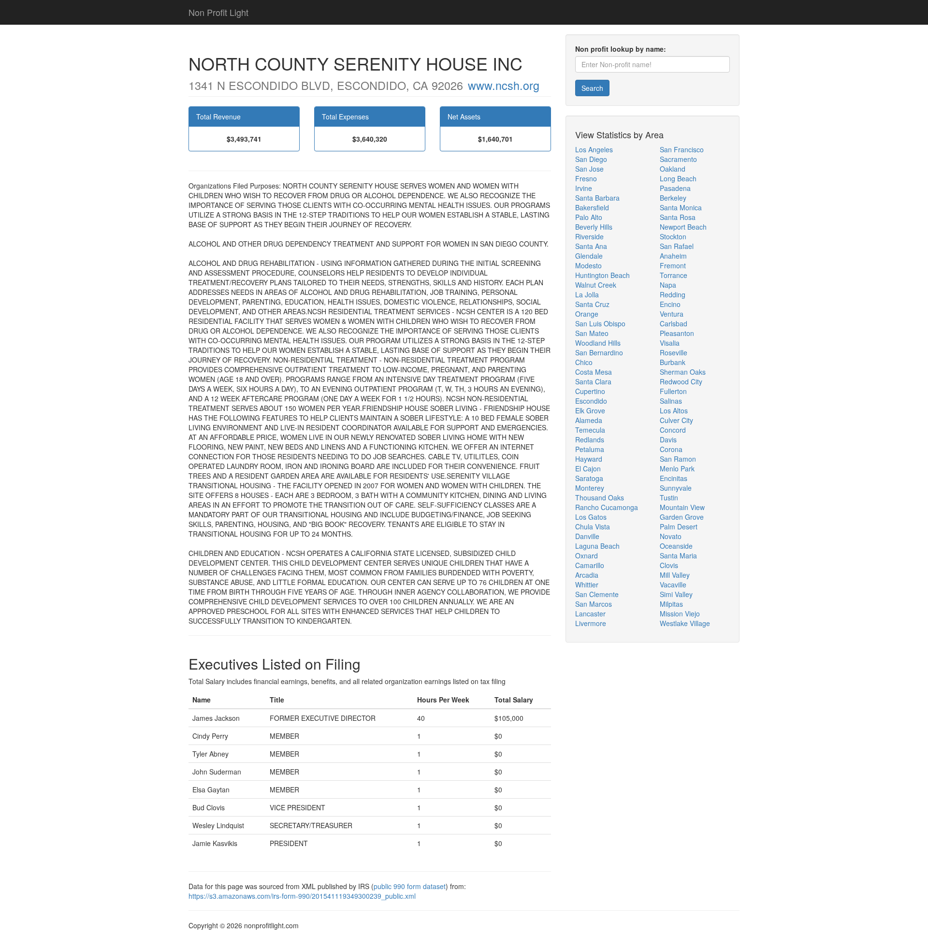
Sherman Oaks (683, 372)
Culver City (676, 420)
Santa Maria (678, 555)
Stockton (673, 236)
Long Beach (678, 178)
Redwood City (681, 381)
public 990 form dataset (410, 886)
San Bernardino (599, 352)
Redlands (589, 439)
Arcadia (586, 575)
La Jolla (587, 294)
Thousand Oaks (599, 497)
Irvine (583, 188)
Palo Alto (588, 217)
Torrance (673, 275)
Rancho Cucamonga (606, 507)
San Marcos (593, 604)
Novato (671, 536)
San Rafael (677, 246)
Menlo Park (677, 468)
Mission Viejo (680, 613)
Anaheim (673, 256)
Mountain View (682, 507)
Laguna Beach (597, 546)
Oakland (672, 169)
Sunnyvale (676, 488)
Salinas (671, 401)
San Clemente (597, 594)
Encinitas (673, 478)
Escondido (591, 401)
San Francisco (682, 149)
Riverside (589, 236)
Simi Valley (676, 594)
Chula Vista (592, 526)
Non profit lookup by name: (620, 49)
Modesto (588, 265)
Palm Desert (678, 526)
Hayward (588, 459)
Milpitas (671, 604)
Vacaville (673, 584)
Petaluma (589, 449)
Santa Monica (681, 207)
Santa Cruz (592, 304)
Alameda (588, 420)
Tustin (669, 497)
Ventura (671, 314)
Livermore (590, 623)
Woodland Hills (598, 343)
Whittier (586, 584)
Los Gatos (591, 517)
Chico (584, 362)
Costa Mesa (593, 372)
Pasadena (675, 188)
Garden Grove (682, 517)
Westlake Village (685, 623)
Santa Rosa (678, 217)
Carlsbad (673, 323)
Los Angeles (594, 149)
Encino (670, 304)
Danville (587, 536)
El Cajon (588, 468)
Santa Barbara (597, 198)
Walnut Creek (595, 285)
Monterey (589, 488)
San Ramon (678, 459)
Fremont (673, 265)
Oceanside (676, 546)
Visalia (670, 343)
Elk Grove (590, 410)
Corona (671, 449)
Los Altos (674, 410)
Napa (668, 285)
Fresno (586, 178)
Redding (672, 294)
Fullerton (673, 391)
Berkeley (673, 198)
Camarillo (589, 565)
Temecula (590, 430)
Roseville (673, 352)
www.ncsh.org (503, 85)
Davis (668, 439)
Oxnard (586, 555)
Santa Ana (591, 246)
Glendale (589, 256)
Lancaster (590, 613)
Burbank (672, 362)
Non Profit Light (218, 12)
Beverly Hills (593, 227)
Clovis (669, 565)
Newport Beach (683, 227)
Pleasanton (677, 333)
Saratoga (589, 478)
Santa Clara (593, 381)
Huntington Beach (602, 275)
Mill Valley (675, 575)
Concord (673, 430)
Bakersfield (592, 207)
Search (592, 88)
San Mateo (592, 333)
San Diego (591, 159)
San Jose (589, 169)
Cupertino (590, 391)
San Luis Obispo (600, 323)
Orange (586, 314)
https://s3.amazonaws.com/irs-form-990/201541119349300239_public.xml (302, 896)
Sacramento (678, 159)
